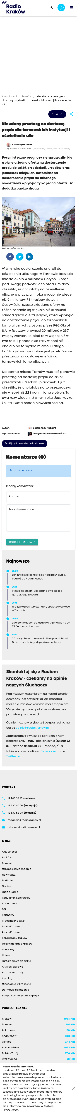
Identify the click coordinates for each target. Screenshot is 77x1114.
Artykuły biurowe (12, 967)
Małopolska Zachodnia (16, 869)
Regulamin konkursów (16, 898)
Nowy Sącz (9, 875)
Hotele (6, 955)
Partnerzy (8, 915)
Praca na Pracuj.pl (13, 921)
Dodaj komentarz (22, 542)
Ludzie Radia (10, 892)
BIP (4, 909)
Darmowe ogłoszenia (15, 990)
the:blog (7, 978)
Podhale (7, 880)
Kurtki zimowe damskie (16, 961)
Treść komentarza (22, 509)
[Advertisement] (38, 56)
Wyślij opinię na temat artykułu (24, 443)
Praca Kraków (11, 926)
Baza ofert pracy (12, 972)
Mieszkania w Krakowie (16, 984)
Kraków (6, 857)
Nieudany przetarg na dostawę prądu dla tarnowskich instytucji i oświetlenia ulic (36, 100)
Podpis (14, 496)
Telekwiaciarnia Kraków (17, 944)
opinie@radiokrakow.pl (32, 728)
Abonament (9, 903)
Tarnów (26, 96)
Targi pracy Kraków (14, 938)
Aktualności (9, 96)
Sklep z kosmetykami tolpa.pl (20, 995)
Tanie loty (8, 949)
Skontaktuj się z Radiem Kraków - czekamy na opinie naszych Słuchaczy (36, 679)
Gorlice (6, 886)
